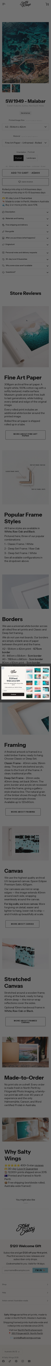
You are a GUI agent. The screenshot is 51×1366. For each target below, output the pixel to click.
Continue (13, 694)
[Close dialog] (3, 668)
